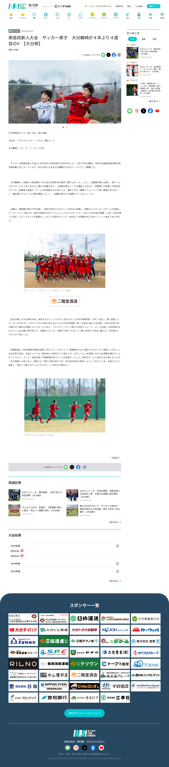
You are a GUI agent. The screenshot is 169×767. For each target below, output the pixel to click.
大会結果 (139, 6)
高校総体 (15, 550)
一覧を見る (113, 522)
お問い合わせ (69, 741)
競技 (129, 6)
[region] (84, 16)
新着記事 (119, 6)
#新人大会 (13, 49)
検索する (152, 6)
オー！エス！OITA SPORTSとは (98, 6)
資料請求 (80, 741)
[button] (63, 127)
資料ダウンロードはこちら (83, 713)
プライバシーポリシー (96, 741)
